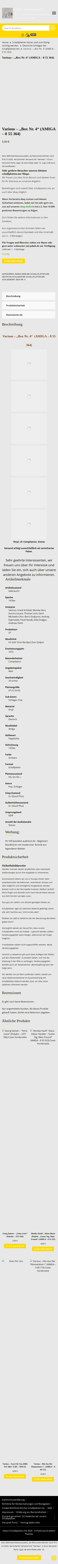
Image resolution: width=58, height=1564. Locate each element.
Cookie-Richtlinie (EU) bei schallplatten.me (23, 1508)
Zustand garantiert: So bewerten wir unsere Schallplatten (24, 1517)
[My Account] (22, 34)
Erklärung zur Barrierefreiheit (31, 1512)
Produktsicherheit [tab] (15, 305)
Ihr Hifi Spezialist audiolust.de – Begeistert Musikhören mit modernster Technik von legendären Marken (26, 845)
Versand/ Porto (10, 1522)
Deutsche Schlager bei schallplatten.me (23, 276)
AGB (49, 1508)
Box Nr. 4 (20, 279)
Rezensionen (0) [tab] (14, 314)
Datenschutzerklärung (13, 1499)
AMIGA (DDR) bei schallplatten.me (32, 274)
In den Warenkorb (13, 261)
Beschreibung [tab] (13, 296)
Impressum (8, 1512)
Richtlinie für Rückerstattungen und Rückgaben (26, 1503)
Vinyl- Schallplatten (28, 9)
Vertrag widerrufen (30, 1522)
